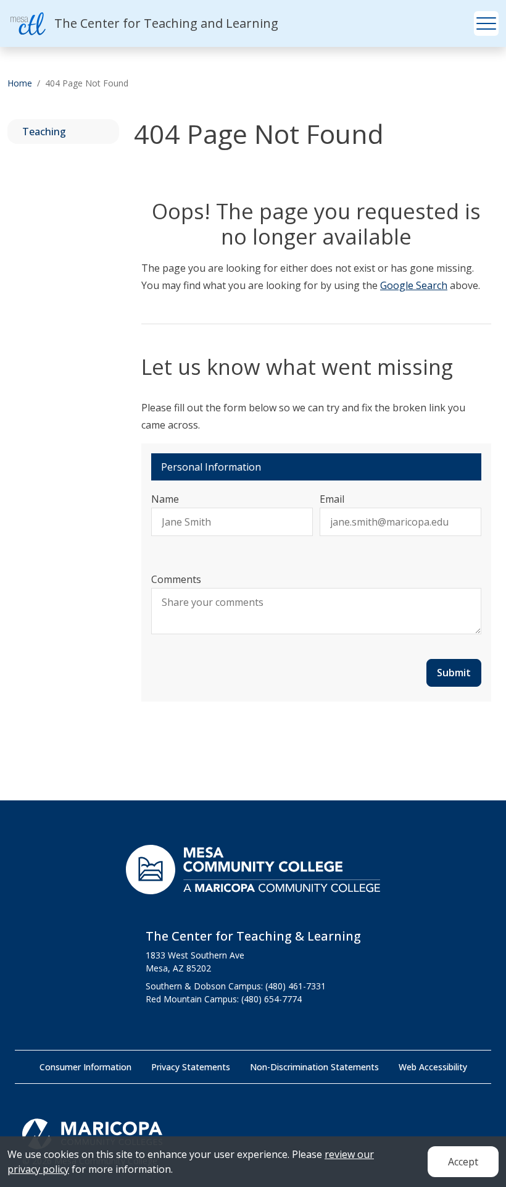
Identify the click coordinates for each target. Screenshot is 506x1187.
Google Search (413, 285)
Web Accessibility (433, 1067)
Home (19, 83)
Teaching (44, 131)
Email (332, 499)
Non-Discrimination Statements (314, 1067)
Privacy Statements (190, 1067)
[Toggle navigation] (486, 23)
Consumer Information (85, 1067)
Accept (463, 1161)
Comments (176, 579)
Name (165, 499)
